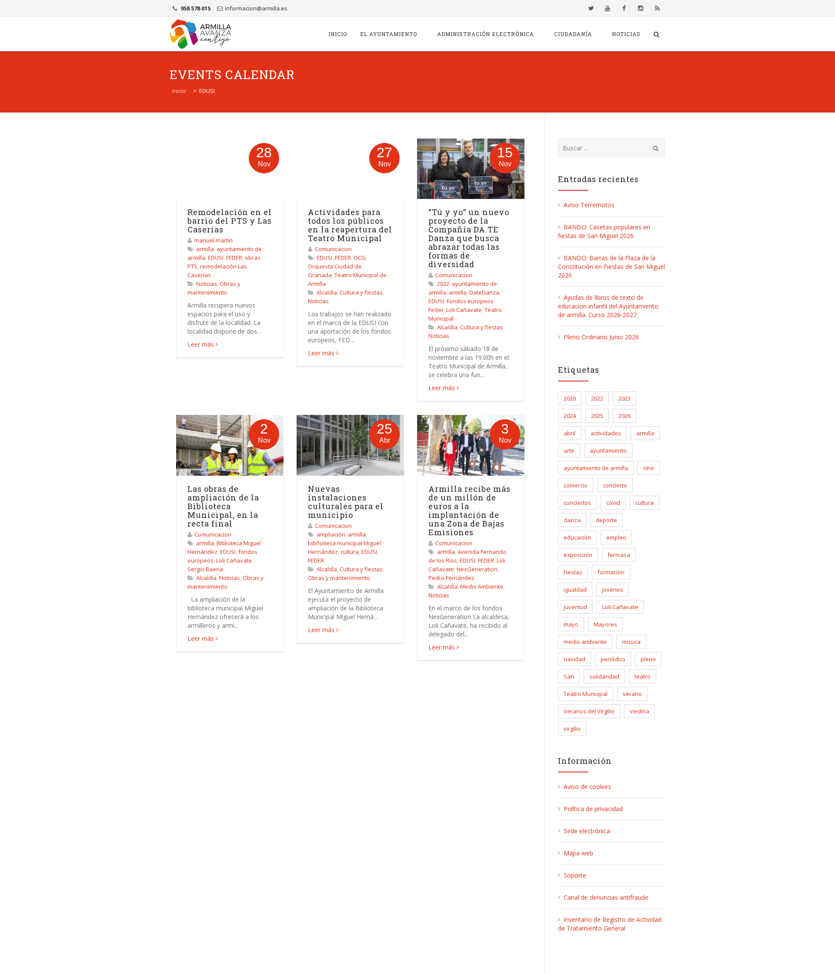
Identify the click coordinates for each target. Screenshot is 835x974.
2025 (597, 416)
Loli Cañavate (464, 310)
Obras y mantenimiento (339, 578)
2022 (597, 398)
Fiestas (573, 572)
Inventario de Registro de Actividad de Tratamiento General (609, 923)
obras (253, 258)
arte (569, 450)
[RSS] (657, 8)
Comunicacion (333, 249)
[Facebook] (624, 8)
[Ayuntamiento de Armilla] (200, 34)
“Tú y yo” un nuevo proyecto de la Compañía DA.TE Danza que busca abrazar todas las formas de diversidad (468, 238)
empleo (616, 537)
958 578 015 (195, 8)
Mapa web (578, 853)
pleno (648, 659)
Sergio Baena (205, 569)
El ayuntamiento (388, 33)
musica (631, 642)
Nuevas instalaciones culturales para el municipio (346, 502)
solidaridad (604, 676)
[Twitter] (591, 8)
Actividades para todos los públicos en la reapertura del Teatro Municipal (350, 225)
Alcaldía (327, 292)
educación (577, 537)
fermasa (619, 555)
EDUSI (216, 258)
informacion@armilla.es (256, 8)
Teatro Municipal (586, 694)
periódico (613, 659)
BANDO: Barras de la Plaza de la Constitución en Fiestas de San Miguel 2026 (611, 266)
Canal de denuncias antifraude (606, 897)
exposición (578, 555)
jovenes (612, 589)
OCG (360, 258)
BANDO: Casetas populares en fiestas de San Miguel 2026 (604, 231)
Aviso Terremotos (589, 205)
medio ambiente (585, 642)
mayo (571, 624)
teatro (643, 676)
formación (611, 572)
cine (648, 468)
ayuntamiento (608, 450)
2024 (570, 416)
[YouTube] (607, 8)
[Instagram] (640, 8)
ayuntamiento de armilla (596, 468)
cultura (350, 552)
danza (572, 520)
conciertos (577, 503)
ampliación (331, 534)
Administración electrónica (485, 33)
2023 (624, 398)
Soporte (575, 875)
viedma (639, 711)
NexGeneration (477, 569)
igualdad (575, 589)
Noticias (626, 33)
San (569, 676)
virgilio (572, 728)
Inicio (337, 33)
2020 (570, 398)
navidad (574, 659)
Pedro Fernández (451, 578)
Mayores (605, 624)
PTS (192, 266)
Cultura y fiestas (361, 292)
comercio (576, 485)
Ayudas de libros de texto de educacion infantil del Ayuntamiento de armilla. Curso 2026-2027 (608, 306)
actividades (606, 433)
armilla (205, 249)
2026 (624, 416)
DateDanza (484, 292)
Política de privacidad (593, 809)
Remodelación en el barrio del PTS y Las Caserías (229, 221)
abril (569, 433)
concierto (615, 485)
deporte (606, 520)
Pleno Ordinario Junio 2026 (601, 337)
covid (613, 503)
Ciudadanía (573, 33)
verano (632, 694)
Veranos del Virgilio (589, 711)
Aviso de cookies (587, 786)
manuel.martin (213, 240)
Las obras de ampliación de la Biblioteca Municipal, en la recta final (223, 506)
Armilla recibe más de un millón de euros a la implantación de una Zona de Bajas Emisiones (469, 510)
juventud (575, 607)
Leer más (200, 344)
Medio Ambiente (481, 586)
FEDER (234, 258)
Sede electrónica (587, 831)
